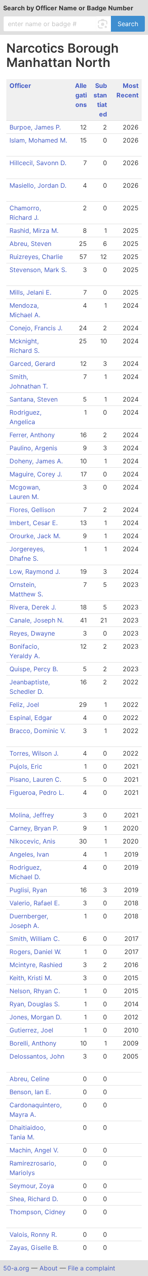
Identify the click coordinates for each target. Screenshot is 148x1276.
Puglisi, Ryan (30, 890)
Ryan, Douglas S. (36, 1004)
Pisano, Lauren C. (37, 779)
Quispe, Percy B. (35, 669)
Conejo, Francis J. (37, 328)
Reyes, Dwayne (34, 633)
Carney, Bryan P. (35, 828)
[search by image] (103, 24)
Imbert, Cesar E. (33, 523)
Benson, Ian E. (32, 1092)
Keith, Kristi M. (32, 978)
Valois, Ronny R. (35, 1234)
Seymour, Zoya (33, 1186)
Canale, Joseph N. (38, 620)
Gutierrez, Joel (33, 1030)
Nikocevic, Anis (34, 841)
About (48, 1268)
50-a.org (16, 1268)
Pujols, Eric (27, 766)
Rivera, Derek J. (34, 607)
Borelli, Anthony (34, 1043)
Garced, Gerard (34, 364)
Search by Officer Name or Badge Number (68, 8)
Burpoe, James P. (37, 127)
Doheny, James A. (38, 461)
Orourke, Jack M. (36, 536)
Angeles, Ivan (31, 854)
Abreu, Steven (32, 244)
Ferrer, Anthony (34, 435)
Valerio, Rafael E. (36, 903)
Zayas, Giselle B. (35, 1247)
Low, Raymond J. (36, 571)
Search (128, 24)
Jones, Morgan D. (37, 1017)
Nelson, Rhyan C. (36, 991)
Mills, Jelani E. (32, 292)
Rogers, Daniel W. (37, 952)
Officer (20, 86)
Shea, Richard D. (35, 1199)
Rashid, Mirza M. (35, 230)
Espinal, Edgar (32, 718)
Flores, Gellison (32, 510)
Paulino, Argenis (35, 448)
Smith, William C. (36, 939)
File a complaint (91, 1268)
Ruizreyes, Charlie (38, 257)
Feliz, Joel (26, 704)
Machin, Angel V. (35, 1150)
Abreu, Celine (31, 1079)
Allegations (81, 95)
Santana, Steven (35, 399)
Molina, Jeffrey (33, 815)
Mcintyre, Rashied (37, 965)
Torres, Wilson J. (35, 753)
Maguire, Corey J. (37, 474)
